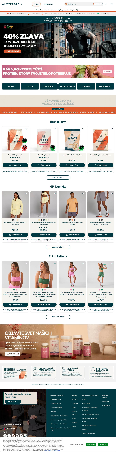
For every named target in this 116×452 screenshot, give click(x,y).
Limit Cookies (91, 444)
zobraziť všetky (58, 177)
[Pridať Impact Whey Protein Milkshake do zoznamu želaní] (83, 128)
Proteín (47, 9)
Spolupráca (105, 401)
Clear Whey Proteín (43, 155)
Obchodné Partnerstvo (89, 425)
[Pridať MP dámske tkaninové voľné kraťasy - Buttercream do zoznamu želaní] (55, 193)
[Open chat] (25, 436)
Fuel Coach (99, 4)
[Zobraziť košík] (111, 4)
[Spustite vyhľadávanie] (66, 4)
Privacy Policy (47, 450)
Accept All (103, 444)
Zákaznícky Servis (56, 399)
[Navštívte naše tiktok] (13, 436)
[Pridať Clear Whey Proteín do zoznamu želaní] (55, 128)
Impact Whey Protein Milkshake (72, 155)
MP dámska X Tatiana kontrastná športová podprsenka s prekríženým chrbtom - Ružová (15, 294)
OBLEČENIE (48, 4)
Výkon (78, 9)
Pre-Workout (105, 86)
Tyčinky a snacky (64, 9)
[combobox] (83, 4)
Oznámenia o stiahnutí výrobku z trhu (60, 429)
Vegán (72, 9)
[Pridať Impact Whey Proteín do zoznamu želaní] (26, 128)
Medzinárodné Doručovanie (59, 415)
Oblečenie (48, 86)
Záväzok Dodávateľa (88, 433)
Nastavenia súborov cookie (12, 424)
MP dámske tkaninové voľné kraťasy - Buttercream (44, 223)
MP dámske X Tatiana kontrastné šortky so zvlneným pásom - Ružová (72, 293)
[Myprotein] (58, 40)
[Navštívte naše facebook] (9, 436)
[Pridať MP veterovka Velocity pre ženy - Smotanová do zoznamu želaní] (26, 193)
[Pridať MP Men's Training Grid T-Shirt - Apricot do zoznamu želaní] (83, 193)
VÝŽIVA (36, 4)
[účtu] (106, 4)
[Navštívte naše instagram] (5, 436)
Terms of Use (56, 450)
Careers (84, 429)
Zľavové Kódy (106, 405)
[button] (13, 220)
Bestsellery (39, 9)
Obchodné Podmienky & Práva (89, 420)
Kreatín (30, 86)
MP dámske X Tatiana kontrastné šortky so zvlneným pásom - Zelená (100, 293)
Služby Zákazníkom (56, 407)
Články (74, 407)
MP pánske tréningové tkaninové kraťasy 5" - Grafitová (100, 223)
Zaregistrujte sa (13, 401)
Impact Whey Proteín (15, 155)
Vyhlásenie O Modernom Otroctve (89, 409)
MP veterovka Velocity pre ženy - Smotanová (15, 223)
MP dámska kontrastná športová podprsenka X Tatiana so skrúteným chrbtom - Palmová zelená (44, 294)
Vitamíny (53, 9)
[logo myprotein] (12, 4)
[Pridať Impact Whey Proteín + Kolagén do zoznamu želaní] (111, 128)
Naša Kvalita (86, 403)
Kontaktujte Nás (56, 403)
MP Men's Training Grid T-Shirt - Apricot (72, 223)
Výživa (74, 426)
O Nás (84, 399)
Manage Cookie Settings (76, 444)
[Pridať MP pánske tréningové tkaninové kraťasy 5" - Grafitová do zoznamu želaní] (111, 193)
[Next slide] (114, 41)
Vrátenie (53, 411)
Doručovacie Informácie (58, 424)
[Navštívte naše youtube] (17, 436)
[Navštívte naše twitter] (21, 436)
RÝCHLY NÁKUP (17, 165)
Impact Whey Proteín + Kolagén (100, 155)
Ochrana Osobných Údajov (90, 414)
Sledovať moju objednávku (59, 420)
